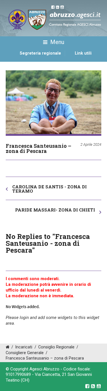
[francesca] (53, 102)
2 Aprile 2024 (90, 144)
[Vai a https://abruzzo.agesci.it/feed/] (93, 386)
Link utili (83, 53)
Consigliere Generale (25, 352)
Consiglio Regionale (56, 347)
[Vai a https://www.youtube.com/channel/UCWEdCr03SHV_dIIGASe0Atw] (99, 386)
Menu (56, 42)
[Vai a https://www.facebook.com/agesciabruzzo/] (87, 386)
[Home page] (12, 59)
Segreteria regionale (40, 53)
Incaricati (23, 347)
